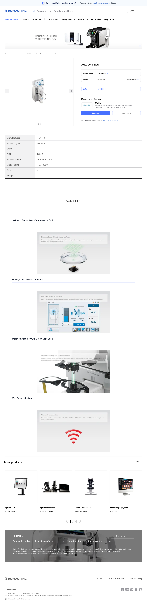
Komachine (96, 19)
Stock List (36, 19)
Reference (83, 19)
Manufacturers (11, 19)
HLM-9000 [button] (101, 74)
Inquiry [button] (96, 113)
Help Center (109, 19)
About (99, 578)
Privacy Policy (136, 578)
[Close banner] (139, 3)
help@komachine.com (101, 3)
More (137, 462)
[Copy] (114, 3)
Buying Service (68, 19)
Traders (25, 19)
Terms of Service (116, 578)
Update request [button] (109, 120)
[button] (141, 588)
